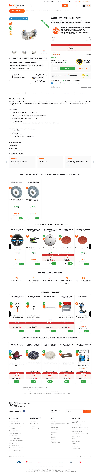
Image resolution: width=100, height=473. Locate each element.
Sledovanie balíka (34, 423)
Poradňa (53, 421)
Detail (16, 381)
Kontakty (69, 1)
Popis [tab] (17, 93)
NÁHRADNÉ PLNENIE (14, 421)
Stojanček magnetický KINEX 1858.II (34, 297)
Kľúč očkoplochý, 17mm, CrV (50, 296)
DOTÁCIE (32, 426)
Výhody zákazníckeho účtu (16, 440)
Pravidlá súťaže (13, 435)
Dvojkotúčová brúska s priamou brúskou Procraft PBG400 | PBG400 (33, 230)
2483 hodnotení (73, 75)
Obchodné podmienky (14, 431)
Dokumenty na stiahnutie (15, 426)
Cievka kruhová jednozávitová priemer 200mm (17, 297)
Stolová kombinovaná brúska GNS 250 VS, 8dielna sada (83, 345)
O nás (52, 434)
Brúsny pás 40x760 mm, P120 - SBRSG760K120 (66, 345)
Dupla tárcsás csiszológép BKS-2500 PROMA (61, 393)
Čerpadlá (74, 443)
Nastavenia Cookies (14, 445)
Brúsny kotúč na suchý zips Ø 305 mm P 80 (66, 230)
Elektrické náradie (34, 10)
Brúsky (41, 10)
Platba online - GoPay (14, 438)
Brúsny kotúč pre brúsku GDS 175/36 (17, 230)
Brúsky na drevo (76, 441)
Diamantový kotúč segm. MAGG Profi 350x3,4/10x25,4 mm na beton (50, 230)
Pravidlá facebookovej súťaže (16, 423)
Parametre (33, 93)
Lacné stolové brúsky (43, 389)
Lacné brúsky (35, 389)
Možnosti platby (34, 421)
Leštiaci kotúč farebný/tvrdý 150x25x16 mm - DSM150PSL (33, 345)
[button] (6, 162)
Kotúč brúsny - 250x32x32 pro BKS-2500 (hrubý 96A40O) (16, 181)
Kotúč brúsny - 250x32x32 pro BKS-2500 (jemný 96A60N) (33, 181)
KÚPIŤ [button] (22, 263)
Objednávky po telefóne (15, 433)
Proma (89, 37)
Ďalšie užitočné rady (77, 448)
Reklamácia (12, 428)
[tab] (66, 93)
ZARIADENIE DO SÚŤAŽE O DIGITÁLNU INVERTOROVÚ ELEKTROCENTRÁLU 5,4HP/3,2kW (41, 77)
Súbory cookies (13, 443)
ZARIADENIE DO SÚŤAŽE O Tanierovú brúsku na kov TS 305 (16, 345)
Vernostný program (49, 1)
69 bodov (87, 62)
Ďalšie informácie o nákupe (16, 448)
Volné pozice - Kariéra (56, 430)
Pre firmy (60, 1)
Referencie (53, 432)
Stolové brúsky (47, 10)
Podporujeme (54, 427)
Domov (26, 10)
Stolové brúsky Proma (86, 87)
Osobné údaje (88, 456)
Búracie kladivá (76, 436)
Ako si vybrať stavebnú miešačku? (80, 433)
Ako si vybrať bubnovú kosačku (80, 427)
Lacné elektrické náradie (28, 389)
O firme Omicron (76, 425)
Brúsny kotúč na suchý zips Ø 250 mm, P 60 (83, 230)
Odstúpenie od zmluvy (14, 450)
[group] (17, 246)
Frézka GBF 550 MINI (82, 296)
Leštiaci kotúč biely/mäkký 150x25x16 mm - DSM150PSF (50, 345)
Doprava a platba (34, 428)
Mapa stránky (78, 456)
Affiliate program (55, 439)
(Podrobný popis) (69, 24)
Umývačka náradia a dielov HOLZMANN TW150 (66, 297)
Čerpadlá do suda (76, 446)
